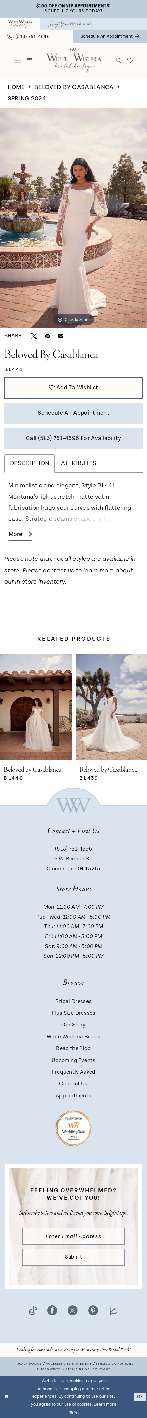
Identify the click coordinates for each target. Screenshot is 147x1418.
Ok (140, 1397)
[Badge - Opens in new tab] (73, 1128)
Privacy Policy (27, 1364)
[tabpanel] (73, 218)
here (73, 1412)
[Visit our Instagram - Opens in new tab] (72, 1310)
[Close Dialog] (6, 1397)
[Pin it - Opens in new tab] (47, 336)
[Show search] (118, 60)
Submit (73, 1257)
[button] (17, 60)
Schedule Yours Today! (73, 11)
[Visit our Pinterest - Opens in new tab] (93, 1310)
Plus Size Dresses (73, 1013)
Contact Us (73, 1084)
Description (30, 463)
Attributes (78, 463)
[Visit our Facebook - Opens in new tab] (52, 1310)
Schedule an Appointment (73, 413)
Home (16, 87)
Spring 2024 (27, 98)
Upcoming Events (73, 1060)
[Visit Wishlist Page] (130, 60)
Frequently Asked (73, 1072)
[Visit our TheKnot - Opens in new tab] (113, 1310)
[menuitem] (20, 24)
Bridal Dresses (73, 1001)
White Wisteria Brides (73, 1037)
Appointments (73, 1096)
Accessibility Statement (68, 1364)
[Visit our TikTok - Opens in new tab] (32, 1310)
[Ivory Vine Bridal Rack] (70, 24)
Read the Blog (73, 1048)
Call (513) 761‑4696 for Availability (73, 438)
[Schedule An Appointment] (29, 60)
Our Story (73, 1025)
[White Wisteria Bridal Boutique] (20, 24)
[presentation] (68, 707)
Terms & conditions (114, 1364)
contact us (58, 570)
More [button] (15, 534)
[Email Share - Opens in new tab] (61, 336)
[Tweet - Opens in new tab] (34, 336)
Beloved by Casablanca (74, 87)
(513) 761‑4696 (73, 849)
